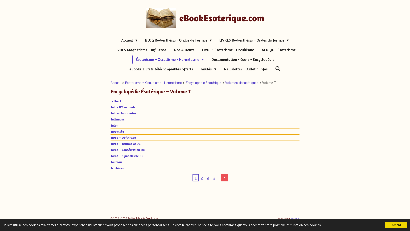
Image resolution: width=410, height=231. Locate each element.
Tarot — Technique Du (125, 144)
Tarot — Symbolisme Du (127, 156)
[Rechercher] (278, 68)
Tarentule (117, 131)
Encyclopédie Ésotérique (203, 83)
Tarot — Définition (123, 138)
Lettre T (116, 101)
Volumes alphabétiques (241, 83)
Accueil (116, 83)
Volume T (269, 83)
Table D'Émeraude (123, 107)
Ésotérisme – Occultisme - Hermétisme (153, 83)
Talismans (118, 119)
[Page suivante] (224, 177)
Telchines (117, 168)
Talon (114, 125)
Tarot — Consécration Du (128, 150)
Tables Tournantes (123, 113)
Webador (295, 218)
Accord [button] (396, 225)
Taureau (116, 162)
